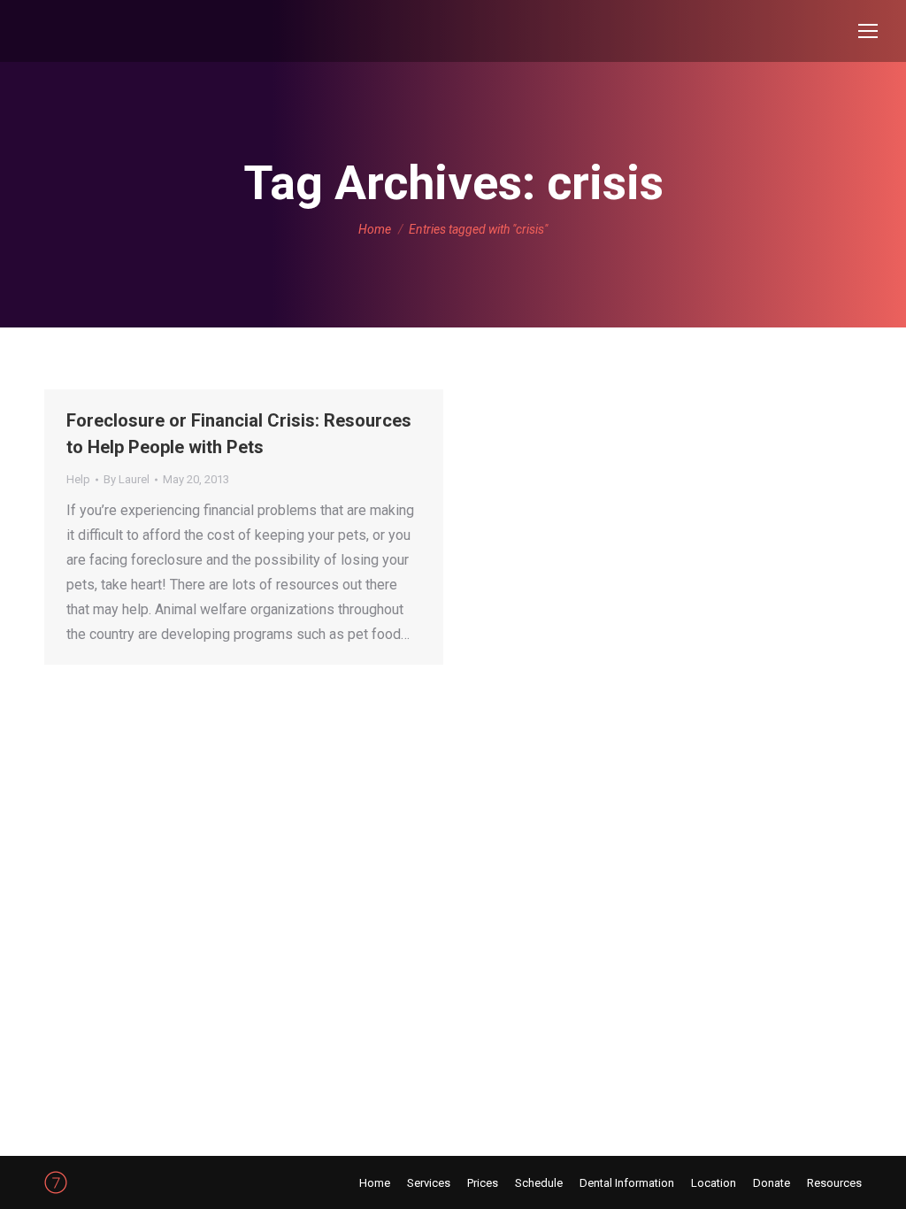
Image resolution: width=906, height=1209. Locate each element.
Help (78, 479)
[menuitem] (374, 1183)
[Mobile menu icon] (868, 31)
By (127, 479)
